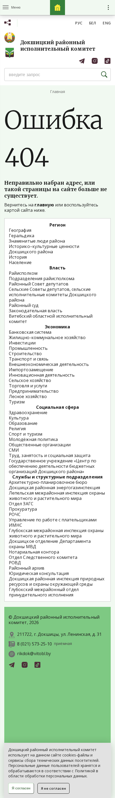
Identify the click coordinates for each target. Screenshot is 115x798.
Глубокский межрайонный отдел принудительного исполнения (44, 592)
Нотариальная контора (34, 552)
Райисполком (23, 273)
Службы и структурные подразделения (57, 477)
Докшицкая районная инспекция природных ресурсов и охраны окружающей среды (56, 581)
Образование (23, 423)
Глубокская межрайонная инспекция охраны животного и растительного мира (56, 533)
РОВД (15, 563)
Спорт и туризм (25, 434)
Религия (17, 429)
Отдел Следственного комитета (43, 557)
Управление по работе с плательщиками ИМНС (53, 522)
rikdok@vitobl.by (34, 653)
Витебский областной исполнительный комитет (51, 318)
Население (20, 262)
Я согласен (21, 788)
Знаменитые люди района (37, 241)
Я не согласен (53, 788)
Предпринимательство (34, 391)
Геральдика (21, 236)
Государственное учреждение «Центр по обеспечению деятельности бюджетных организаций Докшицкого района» (52, 466)
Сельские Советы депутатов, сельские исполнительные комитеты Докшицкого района (52, 294)
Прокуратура (23, 509)
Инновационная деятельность (42, 375)
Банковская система (30, 332)
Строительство (25, 354)
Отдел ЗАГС (21, 504)
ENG (107, 22)
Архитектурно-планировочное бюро (48, 482)
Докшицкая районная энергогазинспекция (54, 488)
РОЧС (15, 514)
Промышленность (28, 348)
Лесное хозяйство (28, 396)
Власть (57, 268)
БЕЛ (92, 22)
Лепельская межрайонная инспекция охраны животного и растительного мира (57, 495)
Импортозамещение (31, 370)
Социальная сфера (57, 407)
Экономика (57, 327)
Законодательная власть (35, 311)
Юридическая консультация (39, 573)
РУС (78, 22)
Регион (57, 225)
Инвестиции (22, 343)
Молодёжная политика (33, 439)
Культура (19, 418)
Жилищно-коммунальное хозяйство (47, 337)
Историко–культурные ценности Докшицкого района (44, 249)
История (18, 257)
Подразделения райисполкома (41, 278)
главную (44, 205)
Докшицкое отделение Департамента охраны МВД (50, 544)
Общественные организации (40, 445)
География (20, 230)
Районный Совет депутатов (38, 284)
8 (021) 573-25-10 (34, 644)
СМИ (14, 450)
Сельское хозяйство (30, 380)
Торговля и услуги (28, 386)
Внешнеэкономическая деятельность (49, 364)
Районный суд (24, 305)
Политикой (85, 770)
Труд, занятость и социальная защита (49, 455)
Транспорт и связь (28, 359)
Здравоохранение (28, 412)
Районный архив (26, 568)
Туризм (17, 402)
